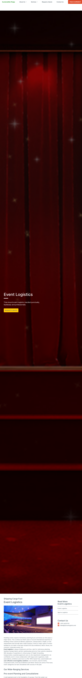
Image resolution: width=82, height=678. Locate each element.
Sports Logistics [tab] (63, 612)
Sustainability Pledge (8, 2)
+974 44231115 (64, 623)
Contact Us (60, 2)
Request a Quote (47, 2)
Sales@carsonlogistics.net (68, 625)
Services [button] (34, 2)
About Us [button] (22, 2)
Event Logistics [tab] (62, 608)
